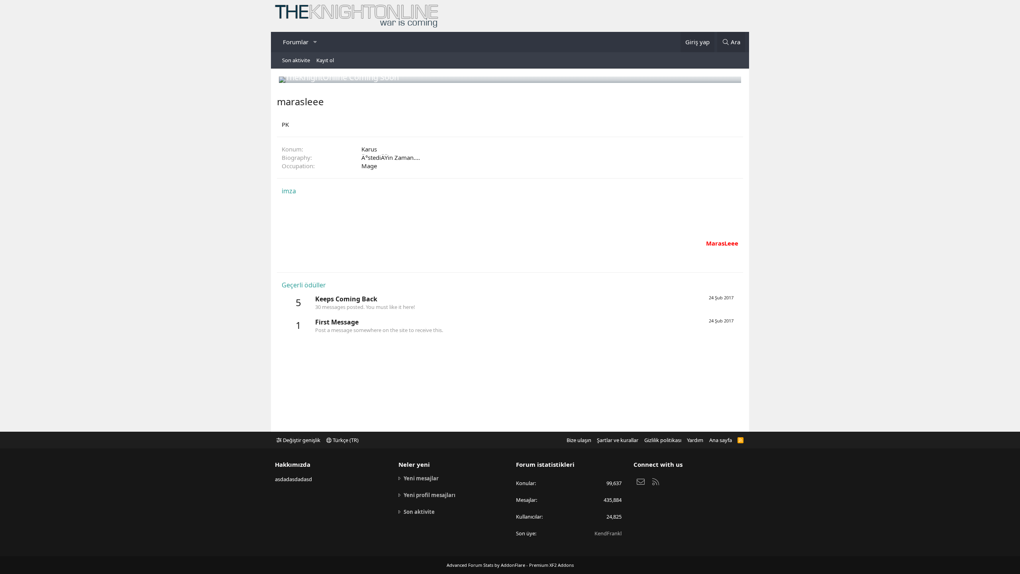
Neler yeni (414, 464)
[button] (314, 42)
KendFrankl (608, 533)
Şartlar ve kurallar (617, 440)
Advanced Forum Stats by (510, 565)
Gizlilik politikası (662, 440)
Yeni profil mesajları (429, 495)
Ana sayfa (720, 440)
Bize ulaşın (579, 440)
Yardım (695, 440)
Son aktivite (296, 60)
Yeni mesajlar (421, 478)
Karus (369, 149)
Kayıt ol (325, 60)
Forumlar (295, 42)
